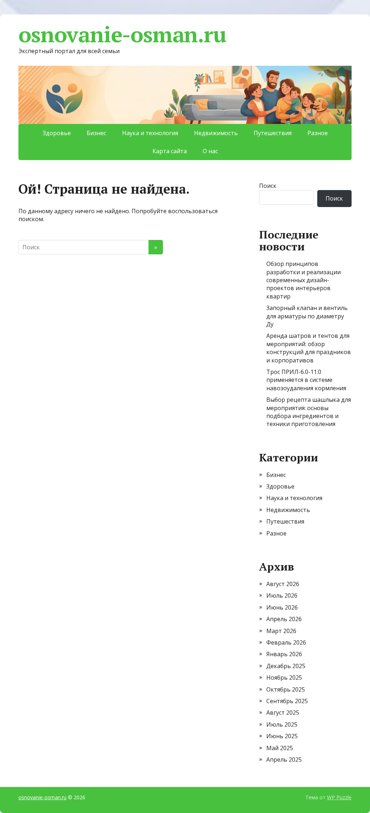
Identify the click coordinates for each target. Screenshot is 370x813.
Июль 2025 (281, 724)
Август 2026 (282, 584)
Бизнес (96, 133)
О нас (210, 151)
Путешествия (273, 133)
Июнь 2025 (282, 736)
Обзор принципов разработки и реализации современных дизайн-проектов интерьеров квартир (303, 280)
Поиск (267, 186)
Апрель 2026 (284, 619)
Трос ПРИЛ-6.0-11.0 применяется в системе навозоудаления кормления (306, 380)
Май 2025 (279, 748)
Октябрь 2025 (285, 689)
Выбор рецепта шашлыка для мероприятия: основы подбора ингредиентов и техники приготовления (308, 412)
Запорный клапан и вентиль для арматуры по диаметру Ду (307, 316)
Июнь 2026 (282, 607)
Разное (317, 133)
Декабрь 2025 (285, 666)
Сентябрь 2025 (287, 701)
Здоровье (57, 133)
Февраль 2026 (286, 642)
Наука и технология (150, 133)
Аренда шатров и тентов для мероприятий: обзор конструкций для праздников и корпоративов (308, 348)
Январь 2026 (284, 654)
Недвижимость (216, 133)
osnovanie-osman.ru (122, 34)
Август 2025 (282, 713)
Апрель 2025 (284, 759)
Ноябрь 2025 (284, 677)
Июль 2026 (281, 595)
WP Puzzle (339, 797)
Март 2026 (281, 631)
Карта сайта (169, 151)
